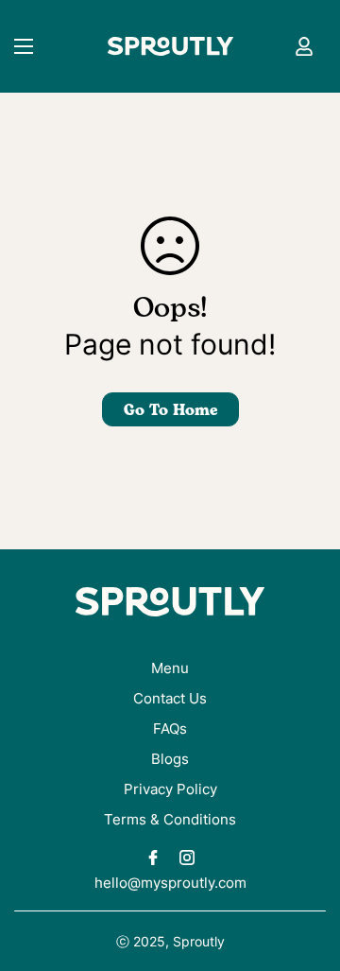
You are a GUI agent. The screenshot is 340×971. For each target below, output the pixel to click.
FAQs (170, 728)
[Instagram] (187, 857)
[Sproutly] (170, 46)
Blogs (170, 759)
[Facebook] (153, 857)
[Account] (304, 46)
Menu (170, 668)
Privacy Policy (170, 789)
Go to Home (170, 410)
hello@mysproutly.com (170, 883)
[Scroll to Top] (306, 871)
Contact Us (170, 698)
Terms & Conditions (170, 819)
